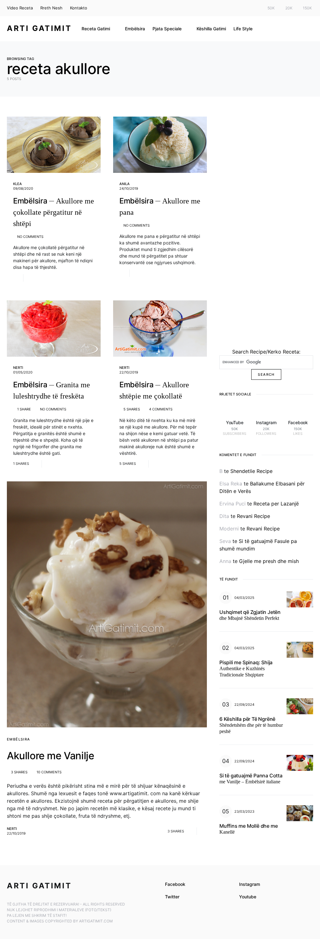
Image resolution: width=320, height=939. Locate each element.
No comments (30, 236)
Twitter (172, 896)
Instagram (249, 884)
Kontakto (78, 7)
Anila (124, 184)
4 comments (160, 409)
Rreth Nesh (51, 7)
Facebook (175, 884)
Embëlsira (18, 739)
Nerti (18, 367)
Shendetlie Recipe (251, 471)
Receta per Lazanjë (276, 503)
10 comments (49, 772)
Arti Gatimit (39, 28)
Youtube (247, 896)
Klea (17, 184)
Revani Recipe (253, 516)
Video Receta (20, 7)
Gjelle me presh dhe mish (269, 561)
